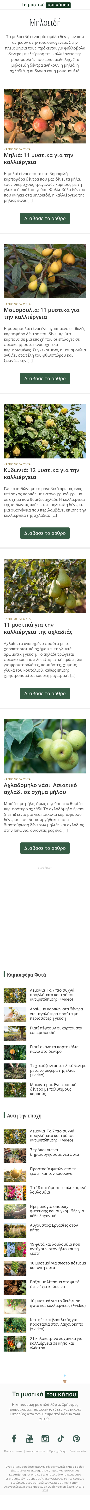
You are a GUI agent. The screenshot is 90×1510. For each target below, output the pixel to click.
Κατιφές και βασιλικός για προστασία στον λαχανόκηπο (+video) (56, 1324)
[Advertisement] (45, 915)
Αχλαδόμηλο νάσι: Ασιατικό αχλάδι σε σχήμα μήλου (40, 788)
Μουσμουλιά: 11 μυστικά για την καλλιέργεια (41, 313)
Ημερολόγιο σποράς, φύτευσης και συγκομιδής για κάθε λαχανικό (57, 1211)
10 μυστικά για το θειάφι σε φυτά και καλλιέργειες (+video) (58, 1303)
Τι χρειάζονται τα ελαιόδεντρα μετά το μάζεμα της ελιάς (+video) (58, 1070)
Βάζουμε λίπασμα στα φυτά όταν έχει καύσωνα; (54, 1284)
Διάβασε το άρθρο (45, 218)
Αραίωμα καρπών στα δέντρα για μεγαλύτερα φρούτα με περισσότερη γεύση (56, 1014)
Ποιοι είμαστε (13, 1451)
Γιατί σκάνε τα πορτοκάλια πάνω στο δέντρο (54, 1049)
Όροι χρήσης (57, 1451)
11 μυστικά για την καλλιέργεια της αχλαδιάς (38, 628)
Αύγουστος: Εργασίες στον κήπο (54, 1227)
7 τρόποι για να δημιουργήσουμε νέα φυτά (54, 1152)
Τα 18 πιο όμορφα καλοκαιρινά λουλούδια (58, 1190)
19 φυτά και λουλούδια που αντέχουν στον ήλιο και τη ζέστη (55, 1249)
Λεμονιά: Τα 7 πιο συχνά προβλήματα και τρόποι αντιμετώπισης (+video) (52, 995)
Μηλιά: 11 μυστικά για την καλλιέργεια (38, 158)
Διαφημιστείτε (35, 1451)
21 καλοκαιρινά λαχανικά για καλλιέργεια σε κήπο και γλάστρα (56, 1343)
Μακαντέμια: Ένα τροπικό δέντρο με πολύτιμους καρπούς (53, 1089)
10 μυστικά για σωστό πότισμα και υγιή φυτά (58, 1265)
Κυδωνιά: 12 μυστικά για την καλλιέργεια (41, 473)
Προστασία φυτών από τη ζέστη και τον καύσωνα (53, 1171)
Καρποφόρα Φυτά (17, 149)
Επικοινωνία (78, 1451)
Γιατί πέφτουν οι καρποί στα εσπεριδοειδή (56, 1030)
